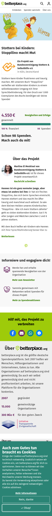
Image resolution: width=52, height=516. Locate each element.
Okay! (27, 507)
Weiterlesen (7, 236)
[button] (13, 333)
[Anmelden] (49, 3)
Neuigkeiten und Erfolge (38, 115)
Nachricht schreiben (25, 181)
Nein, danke (26, 499)
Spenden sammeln (32, 10)
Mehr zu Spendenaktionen (26, 300)
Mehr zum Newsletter (23, 280)
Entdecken (16, 10)
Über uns (47, 10)
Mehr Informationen (26, 493)
